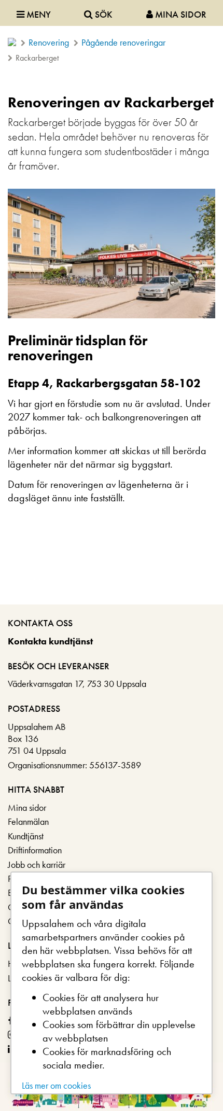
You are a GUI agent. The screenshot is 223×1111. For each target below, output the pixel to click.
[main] (111, 345)
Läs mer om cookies (56, 1085)
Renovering (49, 42)
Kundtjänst (26, 836)
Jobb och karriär (36, 864)
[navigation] (111, 13)
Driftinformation (35, 850)
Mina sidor (27, 807)
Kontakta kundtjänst (50, 641)
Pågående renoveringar (123, 42)
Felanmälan (28, 821)
